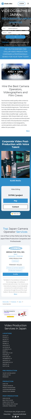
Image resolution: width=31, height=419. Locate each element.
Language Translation (9, 406)
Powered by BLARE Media (19, 414)
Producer (5, 377)
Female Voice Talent (8, 402)
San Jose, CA (6, 364)
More (28, 131)
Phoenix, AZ (6, 354)
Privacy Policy (7, 414)
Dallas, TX (5, 339)
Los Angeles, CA (7, 349)
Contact (15, 207)
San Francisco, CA (8, 362)
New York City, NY (7, 353)
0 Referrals (19, 256)
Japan (15, 254)
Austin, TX (5, 336)
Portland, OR (6, 356)
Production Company (9, 391)
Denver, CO (6, 341)
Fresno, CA (6, 343)
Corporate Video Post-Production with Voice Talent (15, 144)
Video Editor (6, 398)
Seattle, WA (6, 366)
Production (13, 301)
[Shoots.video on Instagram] (13, 417)
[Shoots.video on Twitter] (18, 416)
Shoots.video (6, 301)
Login (21, 3)
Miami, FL (5, 351)
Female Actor (7, 375)
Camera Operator (8, 385)
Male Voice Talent (8, 400)
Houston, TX (6, 345)
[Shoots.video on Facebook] (15, 417)
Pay (15, 201)
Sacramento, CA (7, 358)
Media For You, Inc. (15, 252)
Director (5, 384)
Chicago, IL (6, 337)
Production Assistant (9, 387)
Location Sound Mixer (9, 389)
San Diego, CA (6, 360)
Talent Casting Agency (9, 373)
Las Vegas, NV (6, 347)
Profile (15, 274)
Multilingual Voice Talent (10, 404)
